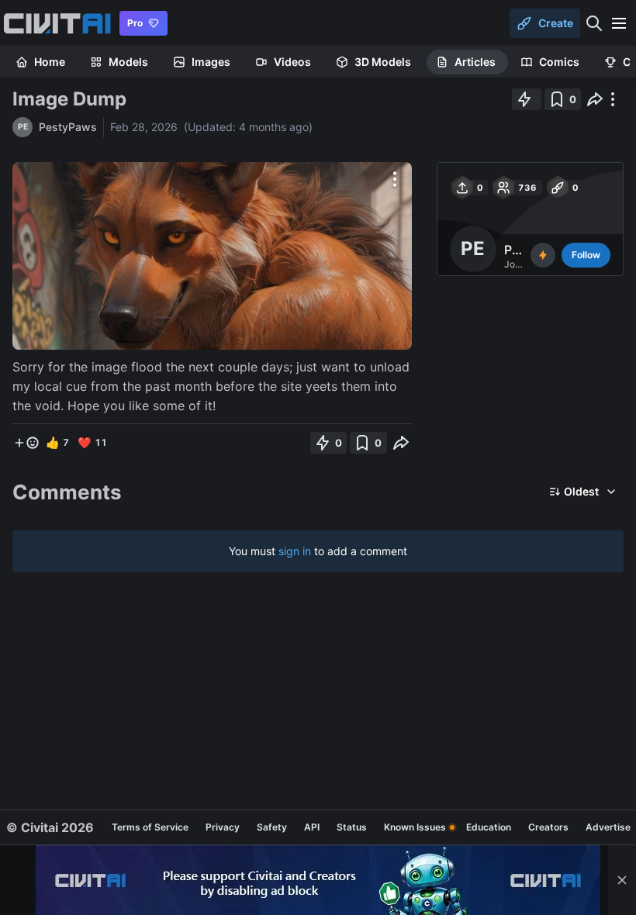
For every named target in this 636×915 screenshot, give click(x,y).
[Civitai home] (57, 23)
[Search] (594, 23)
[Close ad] (622, 880)
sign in (294, 551)
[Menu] (619, 23)
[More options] (395, 179)
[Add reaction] (26, 442)
